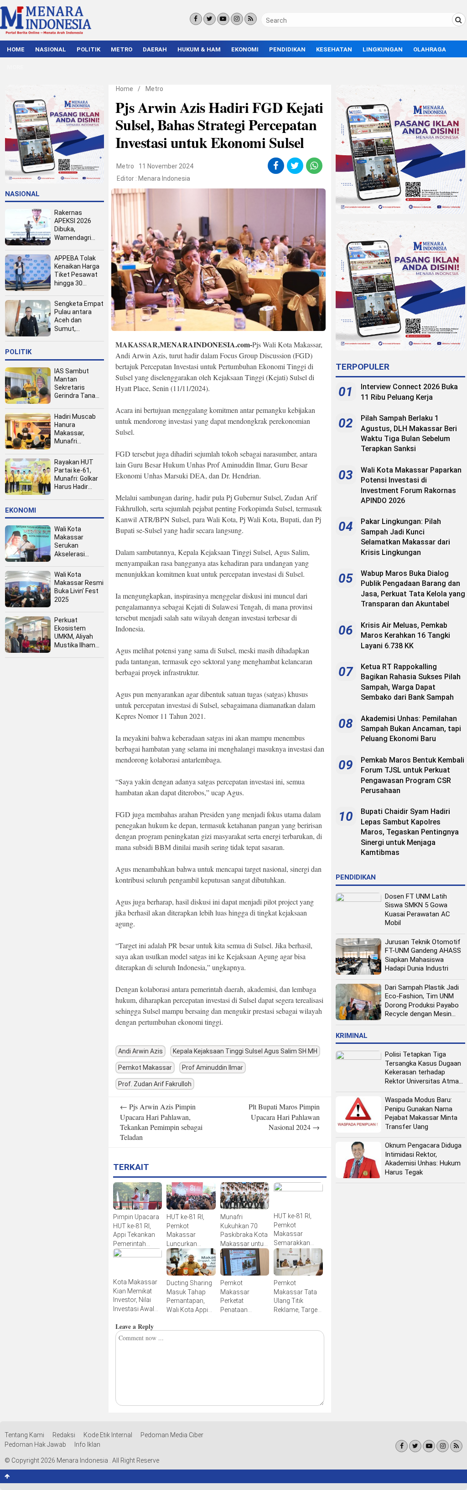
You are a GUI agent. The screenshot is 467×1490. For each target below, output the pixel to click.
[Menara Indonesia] (45, 32)
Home (16, 49)
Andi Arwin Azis (140, 1051)
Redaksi (63, 1435)
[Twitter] (209, 19)
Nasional (50, 49)
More (15, 67)
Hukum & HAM (199, 49)
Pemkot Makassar (145, 1067)
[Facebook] (196, 19)
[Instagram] (237, 19)
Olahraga (429, 49)
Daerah (155, 49)
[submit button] (459, 19)
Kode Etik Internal (107, 1435)
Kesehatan (334, 49)
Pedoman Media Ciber (171, 1435)
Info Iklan (87, 1444)
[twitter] (295, 165)
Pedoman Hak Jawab (35, 1444)
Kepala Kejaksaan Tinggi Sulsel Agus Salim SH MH (245, 1051)
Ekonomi (245, 49)
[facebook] (275, 165)
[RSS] (250, 19)
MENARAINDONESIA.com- (206, 344)
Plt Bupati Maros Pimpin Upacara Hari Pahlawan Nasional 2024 (284, 1117)
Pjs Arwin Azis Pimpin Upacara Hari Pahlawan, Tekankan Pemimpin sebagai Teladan (161, 1122)
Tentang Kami (24, 1435)
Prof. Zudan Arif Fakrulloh (155, 1084)
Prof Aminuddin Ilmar (212, 1067)
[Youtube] (223, 19)
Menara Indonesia (164, 178)
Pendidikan (287, 49)
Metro (121, 49)
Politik (88, 49)
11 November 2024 (166, 166)
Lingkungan (383, 49)
